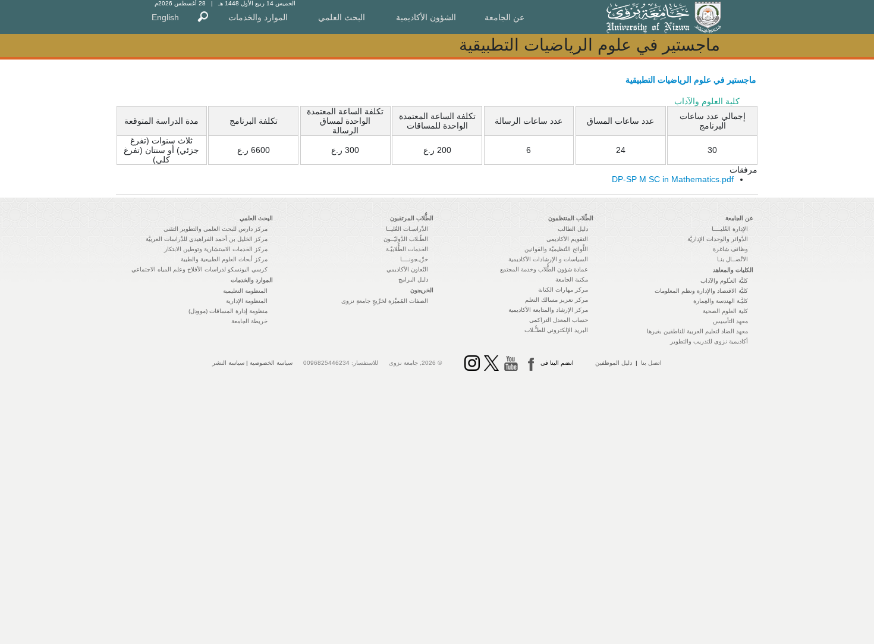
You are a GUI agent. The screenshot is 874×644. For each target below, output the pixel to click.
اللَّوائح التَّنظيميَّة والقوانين (556, 249)
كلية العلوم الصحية (725, 311)
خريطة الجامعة (249, 321)
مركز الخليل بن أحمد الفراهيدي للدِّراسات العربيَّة (207, 239)
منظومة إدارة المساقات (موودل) (228, 311)
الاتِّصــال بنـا (732, 259)
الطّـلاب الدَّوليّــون (405, 239)
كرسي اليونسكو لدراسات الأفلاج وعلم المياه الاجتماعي (199, 269)
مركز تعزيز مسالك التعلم (556, 299)
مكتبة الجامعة (571, 279)
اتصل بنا (651, 362)
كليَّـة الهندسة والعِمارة (720, 301)
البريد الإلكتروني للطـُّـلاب (556, 330)
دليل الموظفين (613, 362)
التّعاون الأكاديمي (407, 269)
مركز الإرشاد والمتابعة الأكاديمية (548, 310)
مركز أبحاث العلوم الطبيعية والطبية (224, 259)
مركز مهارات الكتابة (563, 289)
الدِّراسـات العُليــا (407, 229)
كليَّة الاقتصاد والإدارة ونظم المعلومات (701, 290)
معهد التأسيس (730, 321)
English (165, 17)
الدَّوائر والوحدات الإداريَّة (717, 239)
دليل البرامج (413, 279)
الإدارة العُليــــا (730, 229)
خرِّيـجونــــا (414, 259)
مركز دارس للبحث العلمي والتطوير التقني (216, 229)
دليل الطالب (573, 229)
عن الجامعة (504, 17)
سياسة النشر (228, 362)
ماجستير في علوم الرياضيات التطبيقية (690, 80)
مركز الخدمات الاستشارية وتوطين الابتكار (216, 249)
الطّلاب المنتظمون (570, 218)
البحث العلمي (341, 17)
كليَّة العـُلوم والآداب (724, 280)
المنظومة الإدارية (247, 301)
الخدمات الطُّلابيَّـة (407, 249)
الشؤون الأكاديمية (426, 17)
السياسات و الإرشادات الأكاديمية (548, 259)
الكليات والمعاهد (733, 270)
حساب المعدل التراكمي (558, 320)
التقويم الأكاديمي (567, 239)
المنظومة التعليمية (245, 290)
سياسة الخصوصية (271, 362)
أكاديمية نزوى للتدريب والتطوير (709, 341)
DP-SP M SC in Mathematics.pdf (673, 179)
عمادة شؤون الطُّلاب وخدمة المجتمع (544, 269)
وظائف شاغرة (730, 249)
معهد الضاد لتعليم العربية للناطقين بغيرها (697, 331)
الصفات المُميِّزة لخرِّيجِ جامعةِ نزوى (384, 301)
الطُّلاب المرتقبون (411, 218)
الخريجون (421, 290)
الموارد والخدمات (258, 17)
